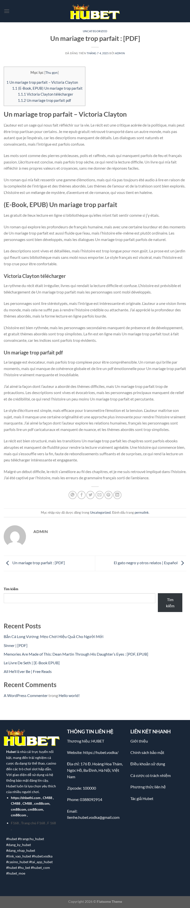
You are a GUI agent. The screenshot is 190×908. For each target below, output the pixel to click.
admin (120, 53)
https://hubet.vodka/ (101, 752)
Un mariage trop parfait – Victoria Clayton (42, 82)
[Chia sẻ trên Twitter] (90, 495)
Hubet (11, 751)
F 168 (51, 823)
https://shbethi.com (26, 798)
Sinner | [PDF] (15, 645)
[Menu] (7, 11)
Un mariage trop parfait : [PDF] (38, 563)
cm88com (41, 803)
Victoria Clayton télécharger (45, 94)
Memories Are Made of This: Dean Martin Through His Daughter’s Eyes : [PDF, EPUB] (76, 654)
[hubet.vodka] (95, 11)
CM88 (47, 798)
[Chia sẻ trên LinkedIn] (117, 495)
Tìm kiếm (11, 589)
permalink (142, 512)
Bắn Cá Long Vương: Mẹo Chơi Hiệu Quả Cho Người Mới (53, 636)
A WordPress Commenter (26, 695)
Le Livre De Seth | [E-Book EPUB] (32, 662)
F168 (15, 823)
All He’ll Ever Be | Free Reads (28, 671)
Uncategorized (95, 31)
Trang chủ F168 (33, 823)
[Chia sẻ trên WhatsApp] (73, 495)
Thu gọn (51, 72)
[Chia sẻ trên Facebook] (81, 495)
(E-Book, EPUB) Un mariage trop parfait (47, 88)
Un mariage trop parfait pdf (44, 100)
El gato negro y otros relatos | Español (146, 563)
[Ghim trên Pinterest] (108, 495)
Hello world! (69, 695)
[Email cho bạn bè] (99, 495)
